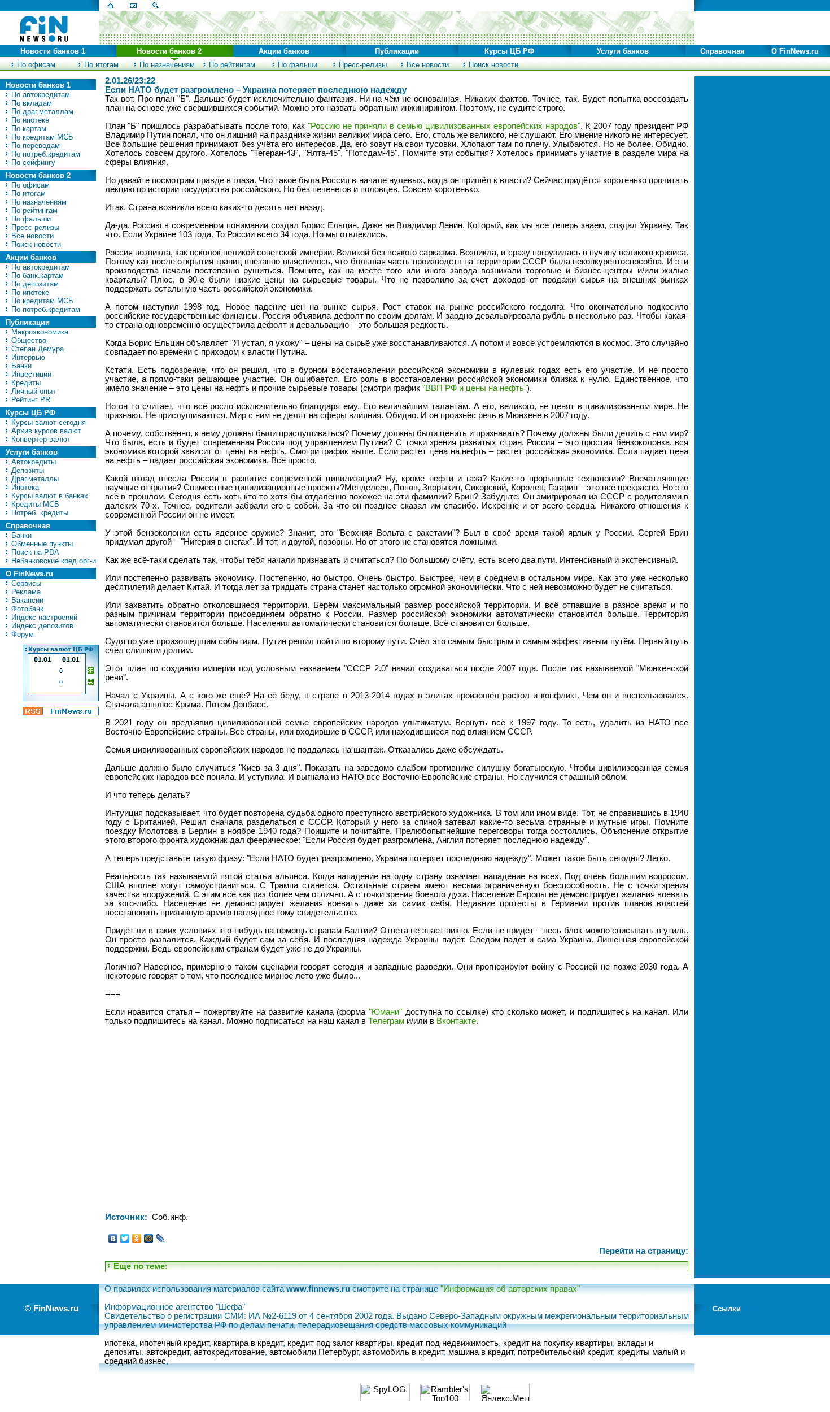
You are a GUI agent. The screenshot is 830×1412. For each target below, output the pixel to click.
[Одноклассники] (137, 1238)
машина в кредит (480, 1352)
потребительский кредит (565, 1352)
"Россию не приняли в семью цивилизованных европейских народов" (444, 126)
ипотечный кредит (174, 1343)
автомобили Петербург (313, 1352)
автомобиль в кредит (403, 1352)
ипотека (119, 1343)
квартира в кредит (248, 1343)
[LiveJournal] (161, 1238)
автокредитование (229, 1352)
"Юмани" (385, 1011)
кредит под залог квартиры (339, 1343)
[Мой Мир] (149, 1238)
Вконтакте (456, 1021)
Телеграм (386, 1021)
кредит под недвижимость (448, 1343)
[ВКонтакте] (113, 1238)
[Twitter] (125, 1238)
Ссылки (727, 1309)
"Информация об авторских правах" (510, 1288)
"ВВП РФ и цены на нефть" (474, 388)
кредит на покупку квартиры (558, 1343)
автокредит (167, 1352)
